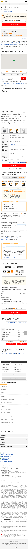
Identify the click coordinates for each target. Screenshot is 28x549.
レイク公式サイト (16, 303)
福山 (19, 353)
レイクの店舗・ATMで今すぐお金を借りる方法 (13, 83)
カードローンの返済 (5, 412)
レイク (14, 468)
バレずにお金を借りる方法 (6, 471)
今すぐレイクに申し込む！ (14, 24)
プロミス (10, 468)
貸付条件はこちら (23, 497)
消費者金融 (3, 389)
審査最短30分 (18, 369)
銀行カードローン (5, 392)
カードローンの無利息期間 (6, 476)
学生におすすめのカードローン (8, 422)
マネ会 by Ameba (7, 519)
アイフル (3, 468)
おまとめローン (4, 406)
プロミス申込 (11, 343)
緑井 (23, 353)
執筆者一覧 (20, 543)
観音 (2, 353)
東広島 (14, 353)
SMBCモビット (18, 468)
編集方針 (24, 543)
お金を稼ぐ (4, 473)
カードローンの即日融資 (6, 402)
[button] (14, 60)
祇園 (6, 353)
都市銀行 (3, 439)
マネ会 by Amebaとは (6, 543)
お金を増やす (13, 472)
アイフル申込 (22, 343)
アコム (7, 468)
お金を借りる (4, 386)
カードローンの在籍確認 (6, 416)
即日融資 (3, 479)
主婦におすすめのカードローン (8, 419)
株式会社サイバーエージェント (22, 535)
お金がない (9, 473)
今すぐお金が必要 (15, 471)
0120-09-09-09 (13, 144)
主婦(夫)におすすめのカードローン (8, 482)
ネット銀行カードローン (6, 446)
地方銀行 (3, 442)
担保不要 (5, 367)
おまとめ (5, 371)
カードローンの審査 (5, 426)
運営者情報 (12, 543)
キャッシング (4, 396)
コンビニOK (18, 371)
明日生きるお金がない (6, 472)
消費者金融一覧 (5, 467)
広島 (10, 353)
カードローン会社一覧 (5, 465)
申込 (23, 78)
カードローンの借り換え (6, 409)
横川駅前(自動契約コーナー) (4, 78)
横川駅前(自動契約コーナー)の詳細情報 (17, 162)
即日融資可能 (6, 364)
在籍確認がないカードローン (7, 399)
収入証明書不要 (18, 364)
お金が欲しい (23, 472)
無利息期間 (17, 367)
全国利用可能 (6, 369)
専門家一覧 (16, 543)
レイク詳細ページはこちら (20, 38)
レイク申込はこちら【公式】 (10, 257)
